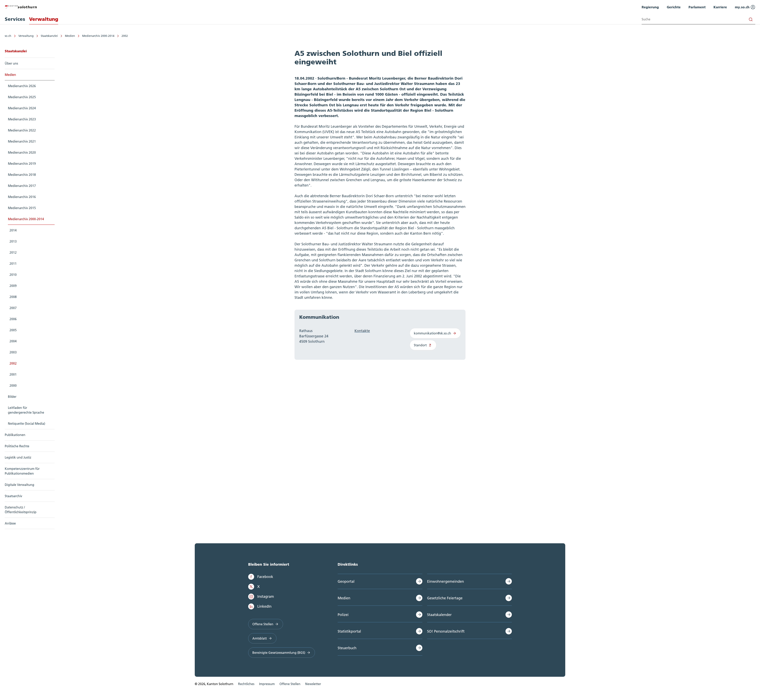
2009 (13, 286)
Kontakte (362, 330)
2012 (13, 252)
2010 (13, 275)
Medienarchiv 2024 (22, 108)
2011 (13, 264)
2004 (13, 341)
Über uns (11, 63)
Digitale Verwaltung (19, 485)
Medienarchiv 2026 (22, 86)
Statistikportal (349, 631)
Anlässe (10, 523)
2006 (13, 319)
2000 (13, 385)
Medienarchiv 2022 (22, 130)
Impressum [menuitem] (267, 684)
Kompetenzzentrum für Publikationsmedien (22, 471)
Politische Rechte (17, 446)
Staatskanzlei (49, 36)
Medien (70, 36)
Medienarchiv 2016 (22, 197)
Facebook (265, 576)
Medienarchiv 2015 (22, 208)
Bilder (12, 397)
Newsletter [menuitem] (313, 684)
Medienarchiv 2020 (22, 152)
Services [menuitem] (15, 19)
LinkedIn (264, 606)
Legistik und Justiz (18, 457)
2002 (125, 36)
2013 (13, 241)
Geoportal (346, 581)
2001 (13, 374)
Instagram (265, 596)
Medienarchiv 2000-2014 (98, 36)
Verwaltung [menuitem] (43, 19)
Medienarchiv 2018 (22, 175)
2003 (13, 352)
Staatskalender (439, 614)
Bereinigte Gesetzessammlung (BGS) (278, 653)
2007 (13, 308)
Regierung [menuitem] (650, 7)
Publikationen (15, 435)
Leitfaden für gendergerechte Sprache (26, 410)
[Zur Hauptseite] (21, 6)
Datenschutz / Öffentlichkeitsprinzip (20, 509)
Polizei (343, 614)
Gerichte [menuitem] (674, 7)
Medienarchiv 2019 (22, 164)
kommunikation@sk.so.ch (432, 333)
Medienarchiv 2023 (22, 119)
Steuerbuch (347, 648)
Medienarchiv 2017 (22, 186)
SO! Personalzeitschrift (446, 631)
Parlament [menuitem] (697, 7)
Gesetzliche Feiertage (445, 598)
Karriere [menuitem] (720, 7)
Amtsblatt (259, 638)
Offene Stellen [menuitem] (289, 684)
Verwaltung (26, 36)
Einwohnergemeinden (445, 581)
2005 (13, 330)
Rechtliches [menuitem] (246, 684)
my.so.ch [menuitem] (742, 7)
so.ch (8, 36)
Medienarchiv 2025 (22, 97)
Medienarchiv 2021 (22, 141)
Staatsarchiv (13, 496)
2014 (13, 230)
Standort (420, 345)
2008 (13, 297)
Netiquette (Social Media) (26, 423)
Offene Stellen (262, 624)
